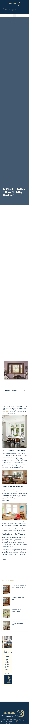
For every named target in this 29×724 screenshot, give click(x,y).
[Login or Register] (3, 9)
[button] (14, 15)
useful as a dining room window (12, 527)
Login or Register (10, 9)
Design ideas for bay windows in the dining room (17, 623)
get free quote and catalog (9, 679)
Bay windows (5, 411)
